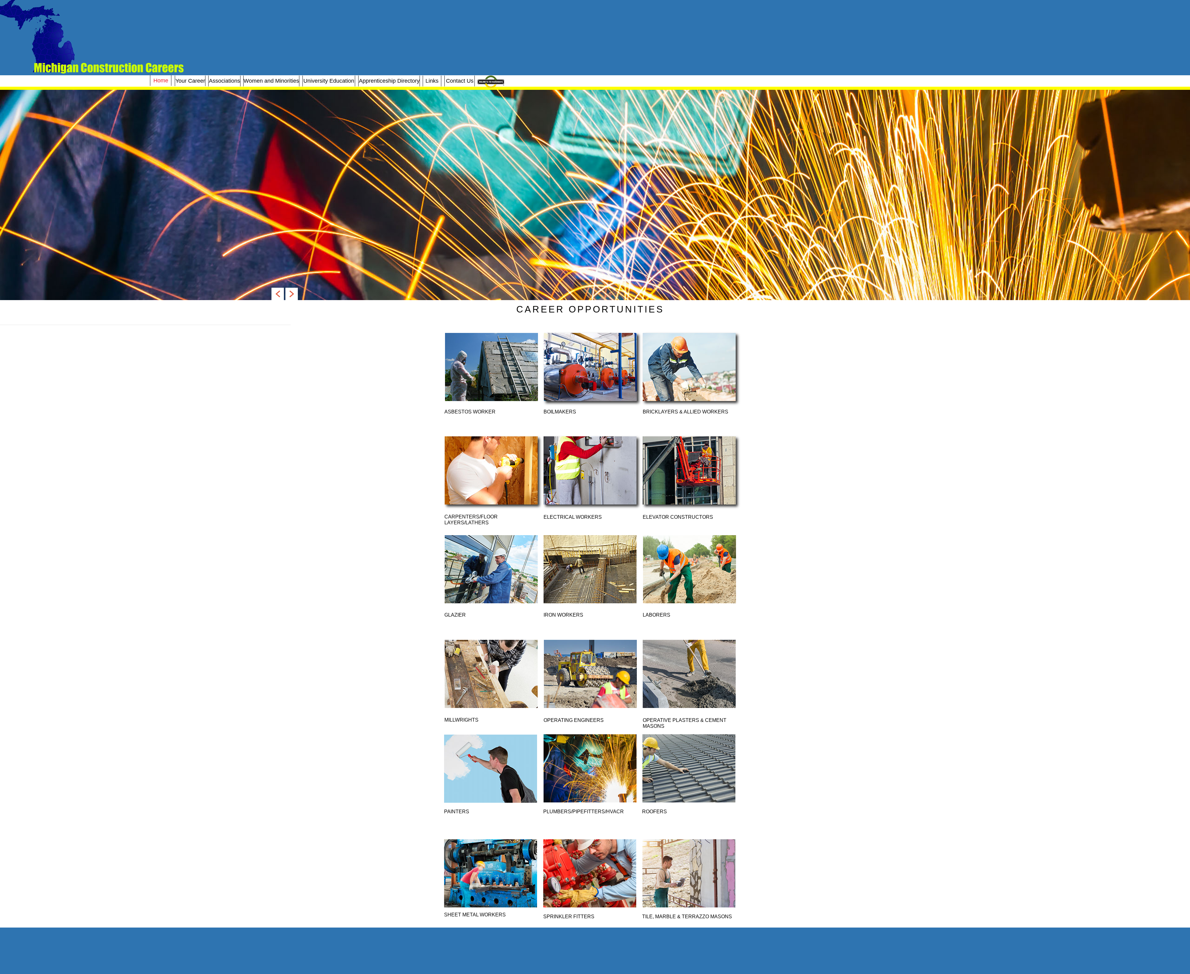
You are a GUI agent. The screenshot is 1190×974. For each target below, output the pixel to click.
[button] (277, 294)
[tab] (491, 367)
